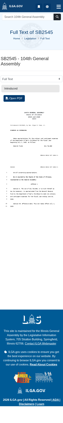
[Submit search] (57, 17)
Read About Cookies (43, 364)
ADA (56, 399)
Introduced (11, 88)
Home (16, 38)
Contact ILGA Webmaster (40, 343)
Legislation (30, 38)
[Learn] (39, 6)
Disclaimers (26, 404)
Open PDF (16, 98)
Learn (40, 404)
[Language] (47, 6)
